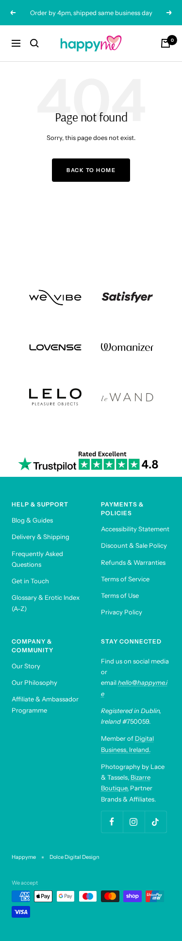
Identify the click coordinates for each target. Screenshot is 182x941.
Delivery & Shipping (40, 536)
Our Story (26, 666)
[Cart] (165, 43)
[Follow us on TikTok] (155, 822)
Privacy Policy (121, 612)
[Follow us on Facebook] (112, 822)
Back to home (91, 170)
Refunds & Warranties (133, 562)
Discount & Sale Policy (134, 545)
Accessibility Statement (135, 529)
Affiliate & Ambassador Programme (45, 704)
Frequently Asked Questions (37, 559)
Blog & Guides (32, 520)
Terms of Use (120, 595)
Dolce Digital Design (74, 857)
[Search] (34, 43)
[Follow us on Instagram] (134, 822)
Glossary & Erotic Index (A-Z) (46, 602)
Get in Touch (30, 581)
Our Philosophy (34, 682)
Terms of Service (125, 579)
